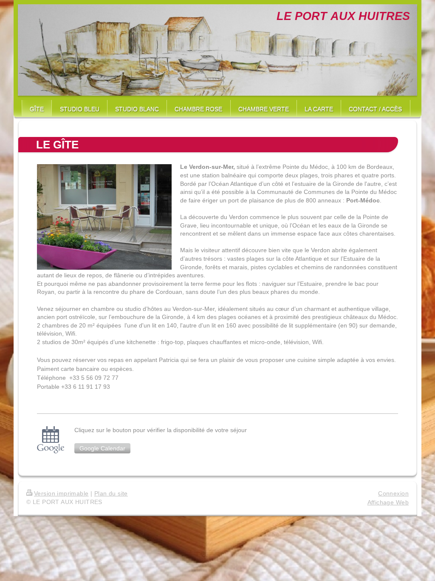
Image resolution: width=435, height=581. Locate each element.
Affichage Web (388, 502)
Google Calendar (102, 448)
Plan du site (111, 493)
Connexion (393, 493)
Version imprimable (61, 493)
